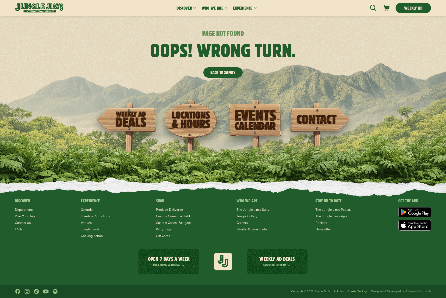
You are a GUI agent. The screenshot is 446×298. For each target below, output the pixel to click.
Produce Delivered (169, 209)
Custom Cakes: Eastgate (173, 222)
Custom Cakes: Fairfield (173, 216)
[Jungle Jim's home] (39, 8)
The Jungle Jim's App (331, 216)
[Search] (373, 8)
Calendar (87, 209)
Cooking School (92, 235)
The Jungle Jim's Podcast (333, 209)
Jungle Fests (90, 229)
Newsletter (323, 229)
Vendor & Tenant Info (252, 229)
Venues (86, 222)
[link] (386, 8)
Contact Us (23, 222)
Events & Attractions (95, 216)
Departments (24, 209)
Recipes (321, 222)
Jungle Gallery (247, 216)
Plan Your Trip (25, 216)
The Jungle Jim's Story (253, 209)
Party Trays (164, 229)
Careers (242, 222)
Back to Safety (223, 72)
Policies (339, 291)
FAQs (19, 229)
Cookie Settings (357, 291)
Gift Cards (163, 235)
